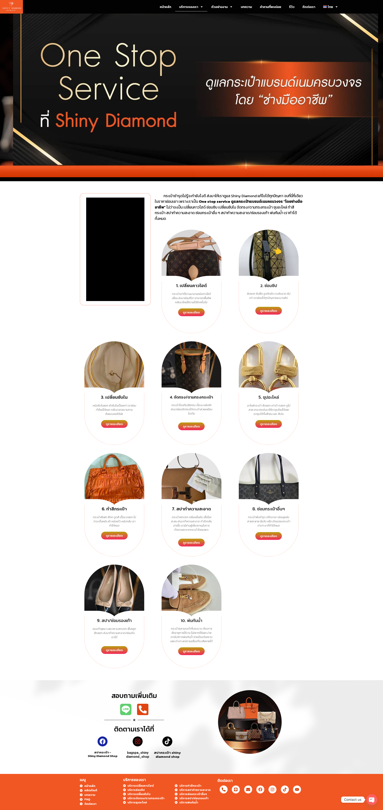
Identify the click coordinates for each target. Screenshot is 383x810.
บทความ (246, 6)
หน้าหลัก (165, 6)
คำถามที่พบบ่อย (270, 6)
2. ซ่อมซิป (268, 285)
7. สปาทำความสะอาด (191, 509)
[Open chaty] (371, 799)
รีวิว (291, 6)
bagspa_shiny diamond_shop (137, 755)
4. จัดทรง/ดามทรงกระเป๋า (191, 397)
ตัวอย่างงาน (219, 6)
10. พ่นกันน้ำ (191, 620)
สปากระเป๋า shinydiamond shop (167, 754)
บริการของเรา (188, 6)
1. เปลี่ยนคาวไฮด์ (191, 285)
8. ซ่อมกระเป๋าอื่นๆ (268, 509)
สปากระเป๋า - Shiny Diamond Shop (102, 754)
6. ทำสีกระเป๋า (114, 509)
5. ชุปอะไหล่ (269, 397)
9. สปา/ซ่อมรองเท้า (114, 620)
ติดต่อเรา (308, 6)
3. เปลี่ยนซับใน (114, 397)
